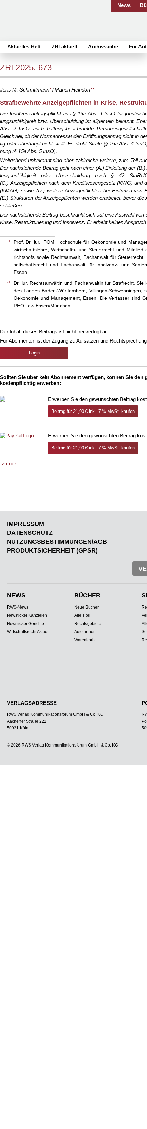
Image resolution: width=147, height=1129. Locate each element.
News (124, 5)
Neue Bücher (86, 607)
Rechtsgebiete (87, 623)
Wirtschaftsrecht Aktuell (28, 631)
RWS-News (17, 607)
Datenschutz (30, 532)
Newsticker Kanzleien (27, 615)
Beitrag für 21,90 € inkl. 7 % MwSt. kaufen (93, 411)
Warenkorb (84, 640)
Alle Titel (82, 615)
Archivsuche (103, 47)
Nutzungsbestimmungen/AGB (57, 541)
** (92, 90)
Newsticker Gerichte (25, 623)
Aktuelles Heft (24, 47)
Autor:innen (85, 631)
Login (34, 353)
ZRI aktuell (64, 47)
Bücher (87, 595)
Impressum (25, 523)
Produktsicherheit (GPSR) (52, 550)
